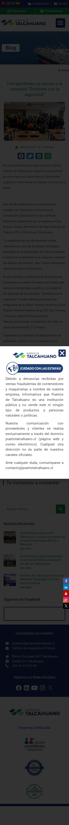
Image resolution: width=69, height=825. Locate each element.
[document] (34, 412)
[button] (62, 353)
